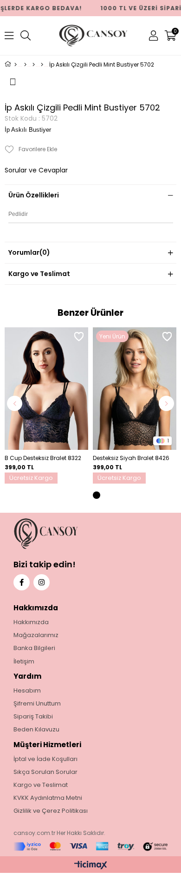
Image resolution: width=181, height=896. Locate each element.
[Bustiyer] (42, 64)
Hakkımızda (31, 622)
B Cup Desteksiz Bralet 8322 (43, 458)
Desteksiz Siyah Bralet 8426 (131, 458)
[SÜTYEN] (33, 64)
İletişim (23, 661)
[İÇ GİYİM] (25, 64)
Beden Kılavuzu (36, 729)
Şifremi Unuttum (37, 704)
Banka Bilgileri (34, 648)
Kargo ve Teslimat (39, 273)
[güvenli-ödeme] (90, 846)
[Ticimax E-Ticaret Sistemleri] (90, 866)
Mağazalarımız (35, 635)
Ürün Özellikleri (33, 195)
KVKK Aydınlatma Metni (47, 798)
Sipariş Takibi (33, 716)
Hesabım (27, 691)
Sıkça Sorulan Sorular (45, 772)
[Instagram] (41, 582)
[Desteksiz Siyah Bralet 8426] (134, 388)
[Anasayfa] (15, 64)
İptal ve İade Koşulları (45, 759)
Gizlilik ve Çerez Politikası (50, 811)
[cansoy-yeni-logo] (63, 533)
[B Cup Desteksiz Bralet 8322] (46, 388)
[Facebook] (21, 582)
